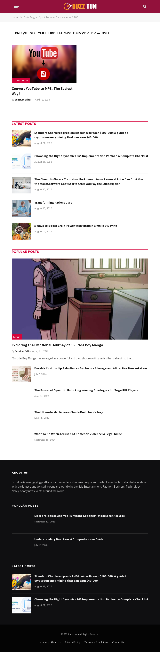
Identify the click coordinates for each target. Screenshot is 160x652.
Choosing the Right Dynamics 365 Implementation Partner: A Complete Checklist (91, 156)
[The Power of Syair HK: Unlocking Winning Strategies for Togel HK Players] (21, 396)
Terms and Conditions (96, 642)
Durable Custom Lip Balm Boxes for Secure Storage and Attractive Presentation (90, 368)
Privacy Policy (72, 642)
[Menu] (16, 6)
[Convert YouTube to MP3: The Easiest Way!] (44, 64)
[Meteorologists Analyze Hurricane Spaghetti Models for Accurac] (21, 521)
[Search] (144, 6)
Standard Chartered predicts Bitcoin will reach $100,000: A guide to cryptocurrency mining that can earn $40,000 (81, 135)
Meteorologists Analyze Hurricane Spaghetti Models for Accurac (79, 516)
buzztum (74, 634)
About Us (55, 642)
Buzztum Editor (23, 99)
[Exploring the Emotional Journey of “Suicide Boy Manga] (80, 299)
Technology (20, 80)
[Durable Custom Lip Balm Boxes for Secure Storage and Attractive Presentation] (21, 374)
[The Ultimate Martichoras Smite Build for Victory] (21, 418)
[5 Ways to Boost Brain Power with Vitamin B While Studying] (21, 231)
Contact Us (118, 642)
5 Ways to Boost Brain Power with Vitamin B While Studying (75, 226)
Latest (16, 336)
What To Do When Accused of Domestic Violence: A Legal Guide (78, 434)
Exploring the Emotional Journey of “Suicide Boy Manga (57, 345)
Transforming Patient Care (53, 202)
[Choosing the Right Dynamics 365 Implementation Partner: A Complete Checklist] (21, 162)
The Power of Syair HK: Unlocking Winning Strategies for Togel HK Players (86, 390)
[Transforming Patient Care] (21, 208)
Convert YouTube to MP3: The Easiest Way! (42, 91)
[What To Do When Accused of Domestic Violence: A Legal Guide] (21, 439)
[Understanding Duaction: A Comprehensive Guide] (21, 545)
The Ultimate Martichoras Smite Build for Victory (68, 412)
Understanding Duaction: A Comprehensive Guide (68, 539)
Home (43, 642)
